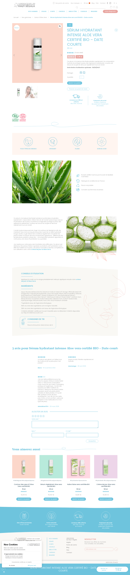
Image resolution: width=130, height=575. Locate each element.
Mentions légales (112, 562)
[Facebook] (107, 3)
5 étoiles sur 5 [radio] (43, 416)
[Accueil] (24, 5)
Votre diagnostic (110, 11)
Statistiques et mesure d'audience (14, 557)
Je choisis (12, 565)
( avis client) (79, 52)
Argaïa (68, 542)
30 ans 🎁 (87, 3)
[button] (60, 26)
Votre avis (35, 419)
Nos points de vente (62, 3)
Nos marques (75, 3)
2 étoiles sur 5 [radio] (35, 416)
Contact (103, 3)
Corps (52, 11)
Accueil (16, 17)
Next (59, 54)
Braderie (94, 11)
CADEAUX (84, 11)
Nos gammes (33, 11)
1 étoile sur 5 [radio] (33, 416)
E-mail (68, 431)
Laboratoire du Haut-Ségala (71, 538)
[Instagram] (110, 3)
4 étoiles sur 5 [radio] (41, 416)
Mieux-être (73, 11)
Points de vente (71, 545)
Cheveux (62, 11)
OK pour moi (32, 565)
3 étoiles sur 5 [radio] (38, 416)
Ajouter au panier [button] (24, 499)
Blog (93, 3)
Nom (34, 431)
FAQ (97, 3)
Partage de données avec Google (14, 556)
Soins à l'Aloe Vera (40, 17)
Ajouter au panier (75, 83)
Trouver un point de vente (78, 89)
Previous (14, 55)
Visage (43, 11)
